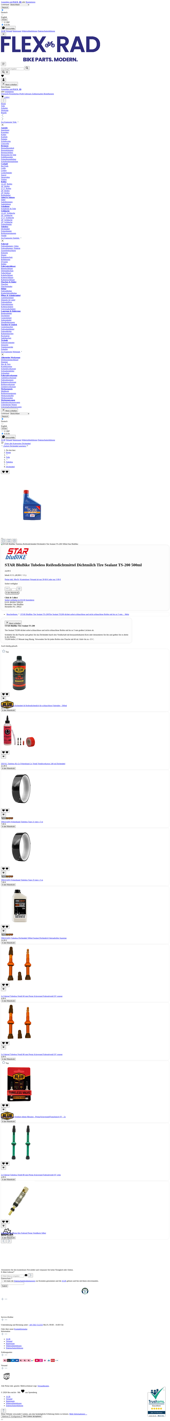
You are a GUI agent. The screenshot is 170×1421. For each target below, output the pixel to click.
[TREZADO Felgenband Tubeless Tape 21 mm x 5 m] (20, 807)
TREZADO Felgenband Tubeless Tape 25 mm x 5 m (22, 880)
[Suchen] (27, 68)
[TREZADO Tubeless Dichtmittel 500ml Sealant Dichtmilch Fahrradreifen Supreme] (20, 924)
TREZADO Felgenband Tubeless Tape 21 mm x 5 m (22, 822)
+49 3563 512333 (36, 1325)
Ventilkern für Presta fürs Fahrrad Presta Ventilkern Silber (23, 1233)
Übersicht (5, 94)
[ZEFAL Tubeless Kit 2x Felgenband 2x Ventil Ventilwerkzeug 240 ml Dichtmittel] (20, 749)
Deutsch (4, 12)
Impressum (17, 31)
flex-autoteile (6, 1315)
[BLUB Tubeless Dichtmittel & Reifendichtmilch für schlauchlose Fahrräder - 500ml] (20, 691)
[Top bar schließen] (3, 34)
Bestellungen (49, 94)
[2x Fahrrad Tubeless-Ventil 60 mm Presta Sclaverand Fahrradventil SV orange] (20, 982)
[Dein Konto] (3, 80)
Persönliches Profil (16, 94)
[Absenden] (30, 1275)
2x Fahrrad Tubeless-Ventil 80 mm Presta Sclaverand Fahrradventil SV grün (31, 1175)
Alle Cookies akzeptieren (32, 1416)
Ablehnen (5, 1416)
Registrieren (30, 2)
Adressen (28, 94)
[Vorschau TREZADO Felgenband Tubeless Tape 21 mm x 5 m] (3, 815)
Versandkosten (43, 1386)
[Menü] (3, 64)
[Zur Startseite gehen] (50, 61)
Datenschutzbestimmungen (24, 1281)
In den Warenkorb (12, 593)
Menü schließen (11, 85)
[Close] (2, 538)
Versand (9, 31)
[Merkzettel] (2, 77)
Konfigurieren (16, 1416)
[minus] (7, 589)
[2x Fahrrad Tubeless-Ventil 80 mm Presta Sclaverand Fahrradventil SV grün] (20, 1160)
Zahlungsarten (38, 94)
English (4, 17)
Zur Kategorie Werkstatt (10, 352)
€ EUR (7, 25)
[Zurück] (3, 1241)
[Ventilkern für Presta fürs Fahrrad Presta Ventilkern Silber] (18, 1219)
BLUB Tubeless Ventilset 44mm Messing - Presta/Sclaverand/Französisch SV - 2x (33, 1117)
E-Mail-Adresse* (7, 1272)
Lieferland (5, 4)
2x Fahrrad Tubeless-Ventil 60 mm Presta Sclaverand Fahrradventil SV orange (31, 996)
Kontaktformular (20, 1329)
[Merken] (5, 472)
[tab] (68, 614)
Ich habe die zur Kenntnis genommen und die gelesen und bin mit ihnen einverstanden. (51, 1281)
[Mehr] (3, 100)
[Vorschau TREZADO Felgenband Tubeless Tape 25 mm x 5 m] (3, 873)
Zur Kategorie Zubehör (10, 238)
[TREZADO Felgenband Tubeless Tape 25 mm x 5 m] (20, 865)
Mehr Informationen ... (78, 1414)
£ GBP (7, 22)
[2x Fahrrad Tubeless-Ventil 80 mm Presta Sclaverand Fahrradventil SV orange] (20, 1040)
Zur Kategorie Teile (9, 122)
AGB (3, 31)
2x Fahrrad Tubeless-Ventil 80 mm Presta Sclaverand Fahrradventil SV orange (31, 1054)
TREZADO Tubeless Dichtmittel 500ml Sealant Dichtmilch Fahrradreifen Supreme (34, 938)
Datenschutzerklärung (46, 31)
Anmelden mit (11, 2)
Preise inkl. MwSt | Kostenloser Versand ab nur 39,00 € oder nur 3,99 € (33, 579)
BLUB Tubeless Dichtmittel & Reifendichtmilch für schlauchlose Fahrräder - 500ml (34, 706)
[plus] (19, 589)
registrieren (9, 92)
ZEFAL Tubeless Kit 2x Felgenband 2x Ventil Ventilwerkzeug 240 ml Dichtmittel (33, 764)
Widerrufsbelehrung (29, 31)
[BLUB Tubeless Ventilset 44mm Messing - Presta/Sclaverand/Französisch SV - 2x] (20, 1102)
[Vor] (8, 1241)
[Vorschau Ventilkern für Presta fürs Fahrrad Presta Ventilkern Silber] (3, 1226)
